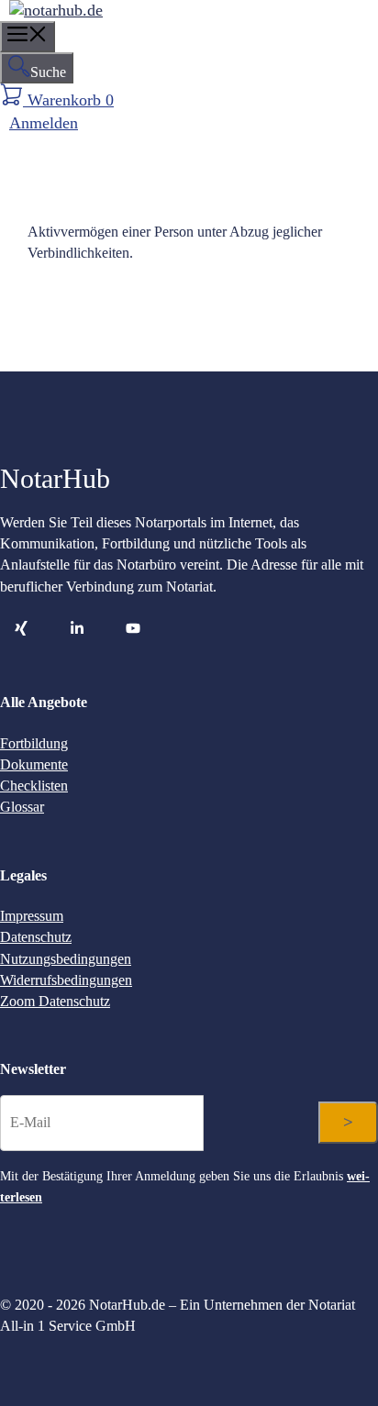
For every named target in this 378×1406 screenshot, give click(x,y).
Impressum (31, 916)
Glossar (22, 806)
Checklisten (34, 785)
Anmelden (43, 123)
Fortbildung (34, 743)
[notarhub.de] (56, 10)
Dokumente (34, 764)
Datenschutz (36, 937)
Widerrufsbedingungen (66, 980)
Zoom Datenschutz (55, 1001)
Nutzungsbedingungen (65, 959)
